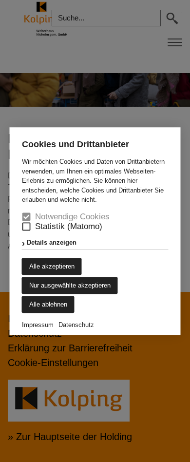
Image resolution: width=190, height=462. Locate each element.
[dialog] (95, 231)
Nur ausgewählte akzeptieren (70, 285)
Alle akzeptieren (52, 266)
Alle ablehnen (48, 304)
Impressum (38, 324)
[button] (26, 226)
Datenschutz (76, 324)
